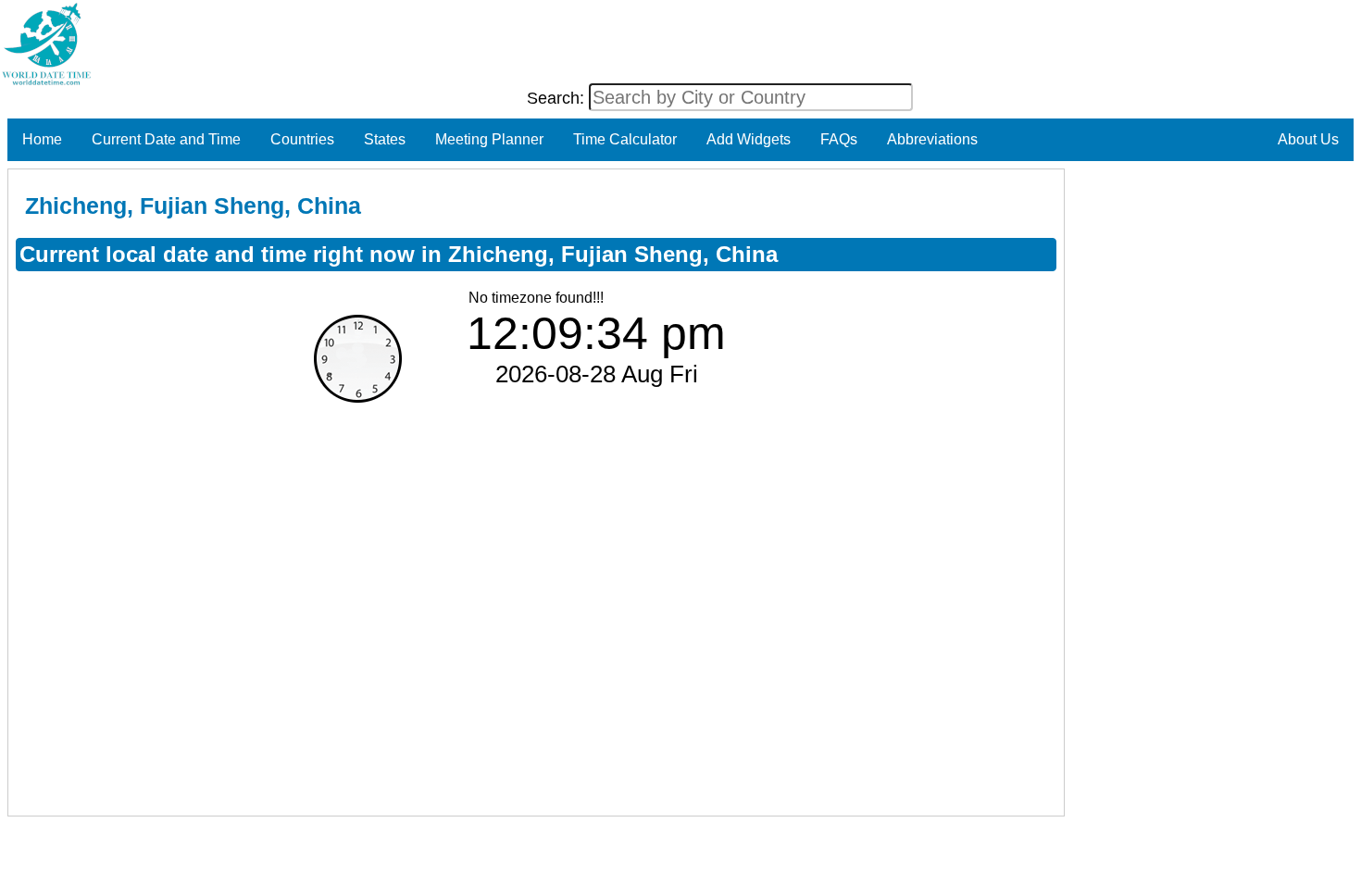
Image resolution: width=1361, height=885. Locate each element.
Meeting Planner (489, 139)
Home (42, 139)
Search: (558, 98)
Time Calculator (625, 139)
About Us (1308, 139)
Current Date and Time (166, 139)
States (385, 139)
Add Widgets (748, 139)
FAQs (838, 139)
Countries (302, 139)
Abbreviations (932, 139)
